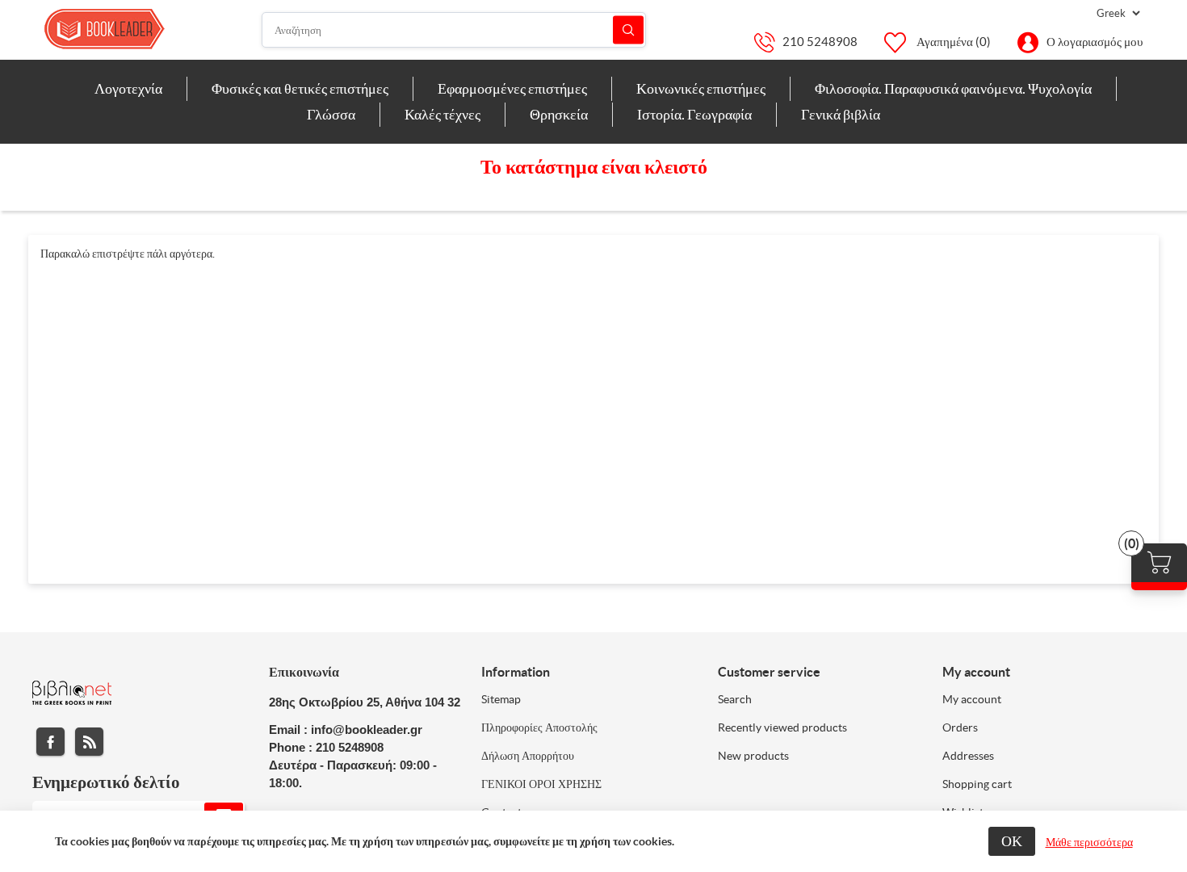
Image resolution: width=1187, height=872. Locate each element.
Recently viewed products (782, 727)
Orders (960, 727)
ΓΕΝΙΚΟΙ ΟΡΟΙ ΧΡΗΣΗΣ (541, 784)
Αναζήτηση (628, 30)
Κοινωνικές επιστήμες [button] (700, 88)
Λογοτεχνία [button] (128, 88)
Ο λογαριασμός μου (1094, 41)
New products (753, 755)
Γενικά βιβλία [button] (840, 114)
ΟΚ (1011, 840)
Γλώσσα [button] (331, 114)
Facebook (50, 741)
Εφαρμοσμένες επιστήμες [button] (512, 88)
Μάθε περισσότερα (1089, 842)
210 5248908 (820, 41)
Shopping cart (977, 784)
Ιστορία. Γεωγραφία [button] (694, 114)
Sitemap (501, 699)
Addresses (968, 755)
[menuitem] (128, 89)
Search (735, 699)
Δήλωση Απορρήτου (527, 755)
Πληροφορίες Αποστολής (539, 727)
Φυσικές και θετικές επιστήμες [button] (300, 88)
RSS (89, 741)
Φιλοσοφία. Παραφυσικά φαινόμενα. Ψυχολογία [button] (953, 88)
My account (971, 699)
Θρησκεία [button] (559, 114)
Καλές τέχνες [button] (442, 114)
